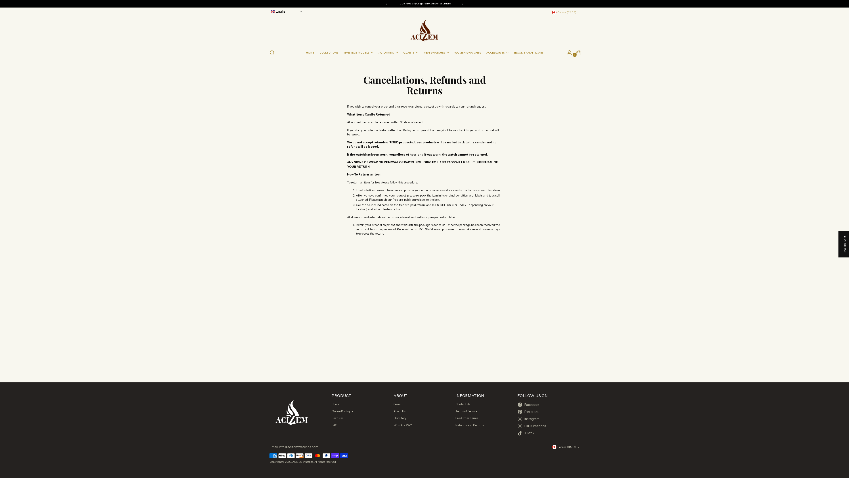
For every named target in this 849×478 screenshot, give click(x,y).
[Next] (462, 4)
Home (335, 404)
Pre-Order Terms (466, 418)
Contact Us (462, 404)
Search (398, 404)
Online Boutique (342, 411)
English (281, 11)
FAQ (334, 425)
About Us (399, 411)
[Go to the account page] (567, 52)
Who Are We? (403, 425)
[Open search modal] (272, 52)
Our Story (400, 418)
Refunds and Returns (469, 425)
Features (337, 418)
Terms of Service (466, 411)
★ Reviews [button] (845, 244)
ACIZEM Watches (302, 461)
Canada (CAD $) (566, 12)
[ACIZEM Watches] (424, 30)
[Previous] (386, 4)
